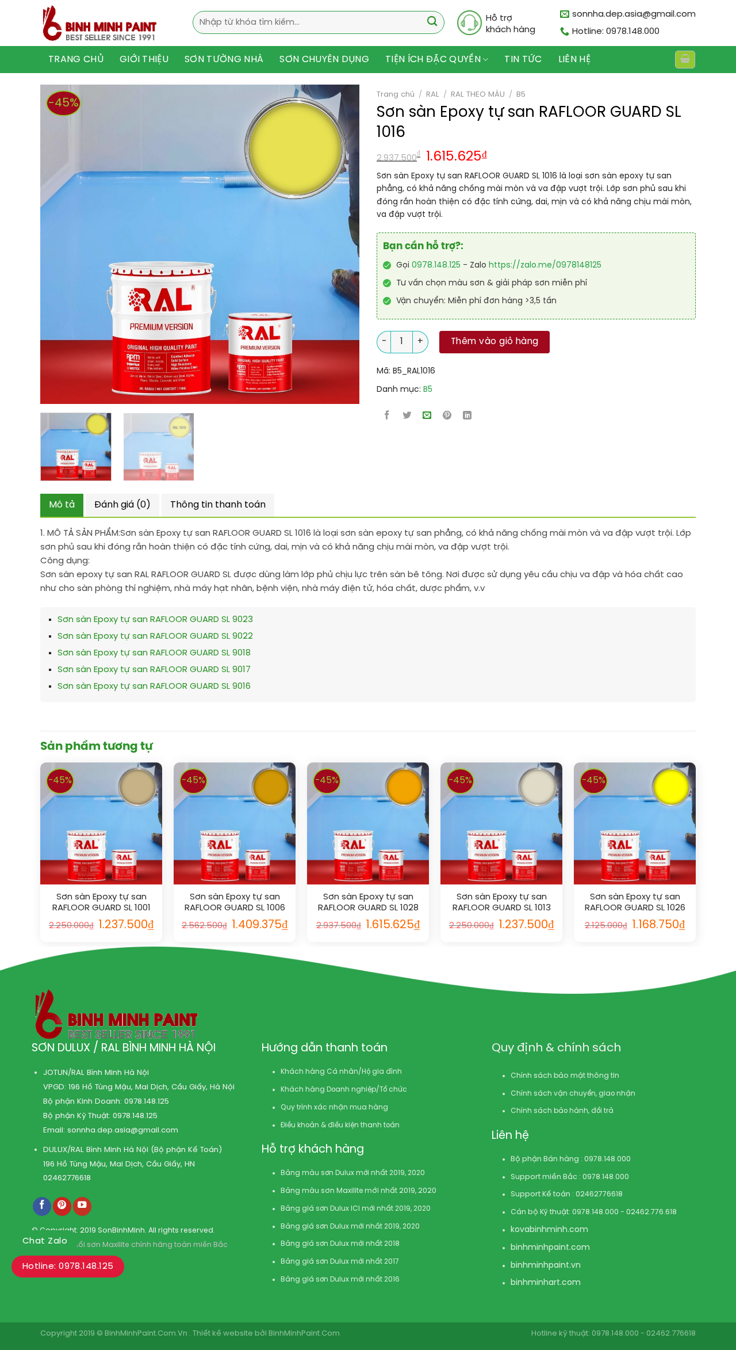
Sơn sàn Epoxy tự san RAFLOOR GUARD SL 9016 (154, 686)
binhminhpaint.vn (546, 1265)
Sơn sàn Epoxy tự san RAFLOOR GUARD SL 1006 (235, 903)
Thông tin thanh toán (218, 505)
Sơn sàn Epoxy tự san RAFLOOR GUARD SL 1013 (502, 903)
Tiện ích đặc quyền (433, 59)
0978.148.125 (436, 265)
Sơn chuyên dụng (324, 59)
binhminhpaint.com (550, 1248)
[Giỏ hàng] (685, 59)
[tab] (61, 505)
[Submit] (432, 22)
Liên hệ (574, 59)
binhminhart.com (546, 1283)
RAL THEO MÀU (478, 94)
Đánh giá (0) (122, 505)
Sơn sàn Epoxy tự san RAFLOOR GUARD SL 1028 (368, 903)
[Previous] (42, 244)
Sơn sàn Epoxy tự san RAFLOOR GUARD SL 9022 (155, 636)
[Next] (316, 244)
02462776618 (67, 1178)
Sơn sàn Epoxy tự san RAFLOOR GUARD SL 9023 (155, 619)
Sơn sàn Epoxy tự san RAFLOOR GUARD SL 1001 (101, 903)
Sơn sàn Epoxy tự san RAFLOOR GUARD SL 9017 (154, 669)
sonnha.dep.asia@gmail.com (122, 1130)
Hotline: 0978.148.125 (67, 1266)
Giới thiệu (144, 59)
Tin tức (523, 59)
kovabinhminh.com (549, 1230)
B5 (521, 94)
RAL (432, 94)
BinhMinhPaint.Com (304, 1333)
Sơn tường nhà (224, 59)
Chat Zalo (44, 1241)
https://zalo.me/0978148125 (545, 265)
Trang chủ (75, 59)
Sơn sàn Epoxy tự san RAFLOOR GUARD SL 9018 (154, 653)
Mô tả (62, 505)
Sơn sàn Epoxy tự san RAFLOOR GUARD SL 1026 (635, 903)
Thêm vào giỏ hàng (495, 341)
